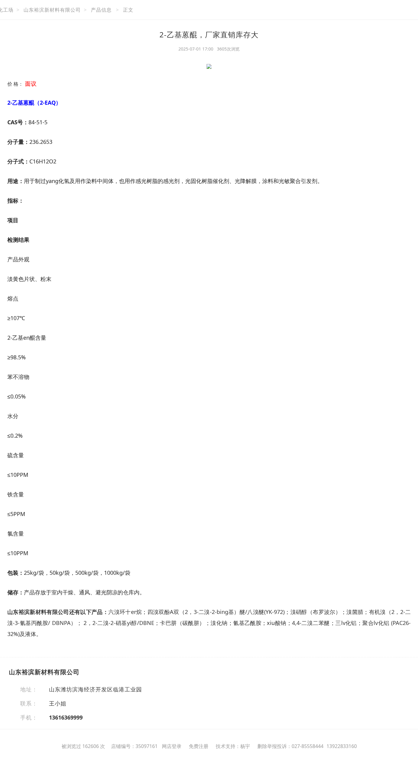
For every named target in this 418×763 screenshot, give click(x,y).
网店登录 (171, 746)
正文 (128, 9)
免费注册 (198, 746)
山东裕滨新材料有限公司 (52, 9)
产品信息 (101, 9)
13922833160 (342, 746)
